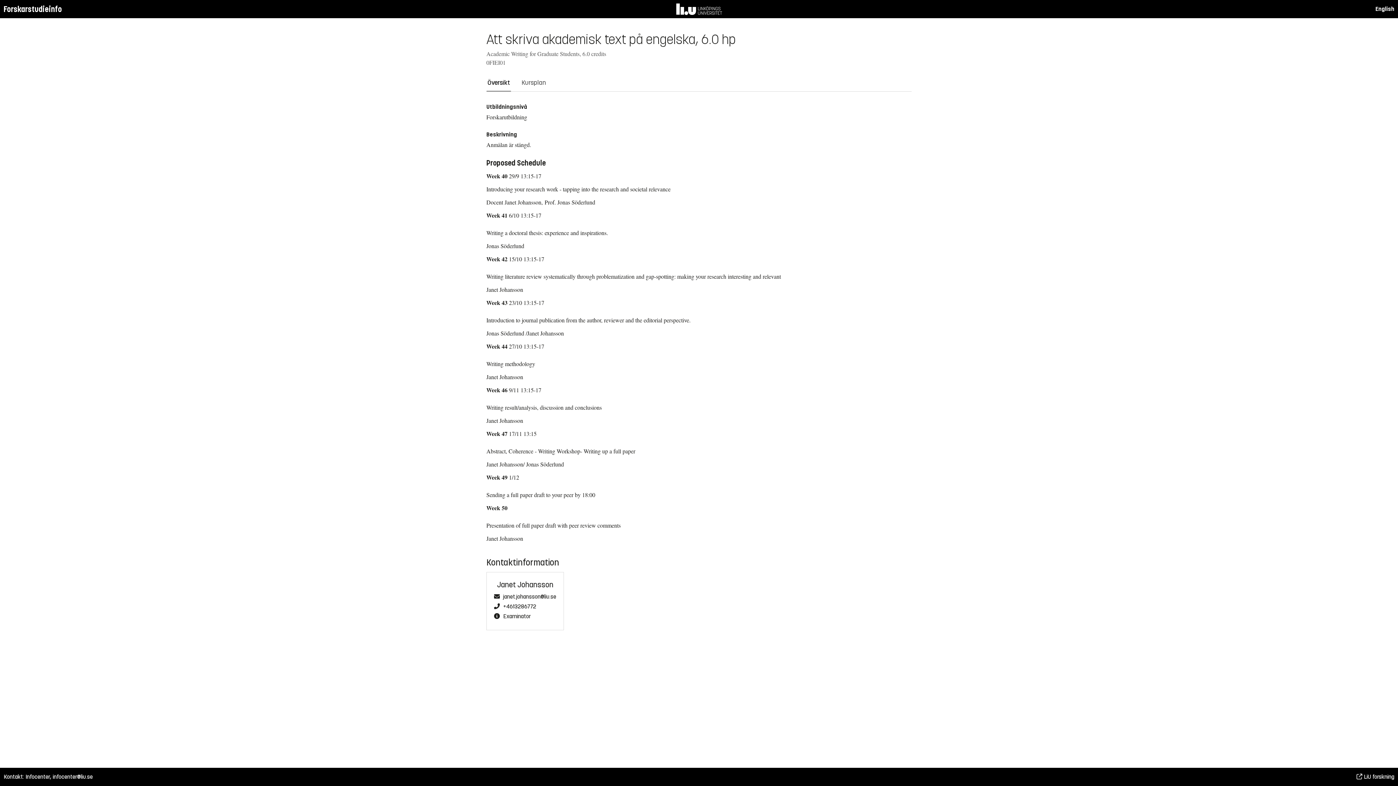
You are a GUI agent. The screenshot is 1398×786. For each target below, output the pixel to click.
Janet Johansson (525, 585)
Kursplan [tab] (534, 83)
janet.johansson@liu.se (529, 597)
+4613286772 (519, 607)
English (1384, 8)
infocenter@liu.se (73, 776)
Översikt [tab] (498, 83)
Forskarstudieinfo (33, 9)
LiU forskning (1378, 776)
